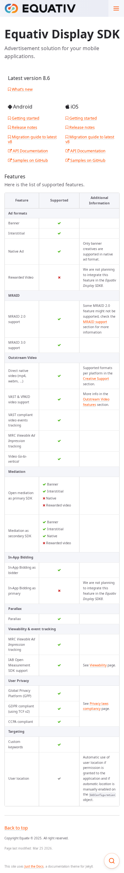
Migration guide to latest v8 (32, 139)
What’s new (22, 89)
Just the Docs (34, 866)
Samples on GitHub (30, 160)
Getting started (25, 118)
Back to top (16, 828)
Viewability (98, 665)
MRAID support (95, 322)
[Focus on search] (112, 861)
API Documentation (30, 151)
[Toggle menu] (116, 8)
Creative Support (96, 378)
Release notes (24, 127)
